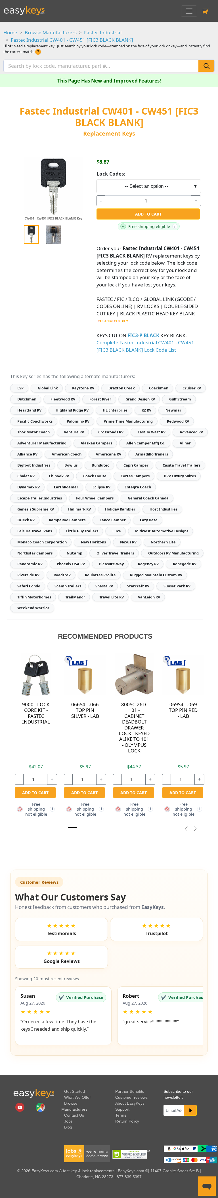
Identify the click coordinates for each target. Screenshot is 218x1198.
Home (10, 32)
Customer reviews (131, 1097)
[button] (63, 1015)
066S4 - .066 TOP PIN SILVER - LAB (85, 710)
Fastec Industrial (102, 32)
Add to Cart (148, 214)
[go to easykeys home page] (33, 1093)
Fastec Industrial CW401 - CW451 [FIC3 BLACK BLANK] (72, 40)
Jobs (68, 1121)
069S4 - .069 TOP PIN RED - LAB (183, 710)
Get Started (74, 1091)
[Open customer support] (207, 1186)
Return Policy (127, 1121)
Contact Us (74, 1115)
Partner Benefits (129, 1091)
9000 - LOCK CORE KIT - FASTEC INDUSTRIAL (36, 713)
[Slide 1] (72, 827)
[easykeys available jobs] (87, 1153)
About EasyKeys (129, 1103)
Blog (68, 1127)
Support (122, 1109)
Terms (120, 1115)
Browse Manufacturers (51, 32)
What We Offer (77, 1097)
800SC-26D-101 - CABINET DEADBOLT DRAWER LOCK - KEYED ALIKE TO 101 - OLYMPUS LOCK (134, 727)
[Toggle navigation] (189, 11)
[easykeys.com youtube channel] (20, 1107)
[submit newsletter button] (190, 1110)
